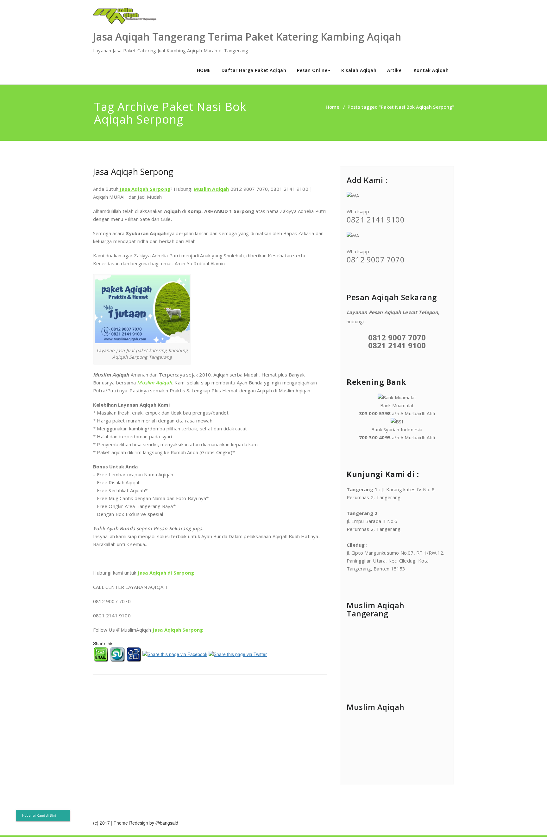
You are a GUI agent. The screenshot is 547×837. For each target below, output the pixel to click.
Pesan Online (312, 70)
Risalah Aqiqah (358, 70)
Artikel (395, 70)
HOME (204, 70)
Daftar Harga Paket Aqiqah (254, 70)
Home (332, 107)
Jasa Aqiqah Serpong (133, 171)
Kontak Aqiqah (431, 70)
